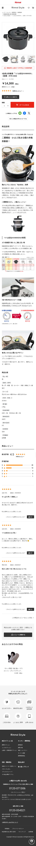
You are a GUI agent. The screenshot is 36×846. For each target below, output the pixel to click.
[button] (18, 119)
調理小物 (20, 747)
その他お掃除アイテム (7, 774)
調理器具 (20, 12)
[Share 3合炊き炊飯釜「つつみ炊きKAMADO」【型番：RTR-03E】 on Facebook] (24, 113)
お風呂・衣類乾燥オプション (9, 750)
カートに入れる (24, 105)
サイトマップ (22, 831)
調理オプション (6, 744)
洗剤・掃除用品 (6, 762)
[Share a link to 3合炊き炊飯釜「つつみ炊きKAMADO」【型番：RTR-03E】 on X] (29, 113)
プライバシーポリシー (18, 828)
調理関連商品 (21, 755)
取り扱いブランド (23, 766)
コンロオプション (6, 747)
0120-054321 (17, 810)
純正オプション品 (7, 741)
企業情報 (30, 831)
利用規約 (7, 828)
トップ (3, 12)
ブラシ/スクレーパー (7, 771)
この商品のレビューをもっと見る (22, 617)
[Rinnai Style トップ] (18, 8)
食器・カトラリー (22, 750)
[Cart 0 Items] (33, 8)
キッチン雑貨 (21, 753)
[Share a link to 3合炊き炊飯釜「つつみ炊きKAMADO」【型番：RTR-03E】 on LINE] (20, 113)
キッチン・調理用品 (11, 12)
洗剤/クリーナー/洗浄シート (9, 766)
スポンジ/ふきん (6, 769)
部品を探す (21, 762)
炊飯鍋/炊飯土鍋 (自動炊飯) (9, 14)
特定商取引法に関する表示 (9, 831)
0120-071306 (17, 788)
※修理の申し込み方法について (10, 822)
